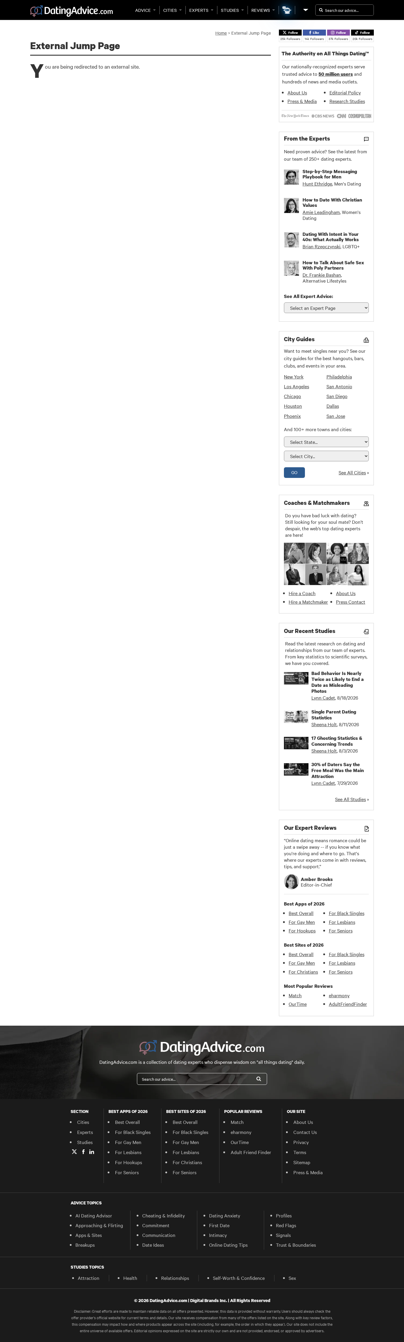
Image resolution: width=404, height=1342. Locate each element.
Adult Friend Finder (251, 1152)
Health (130, 1278)
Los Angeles (296, 386)
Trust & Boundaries (296, 1244)
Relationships (175, 1278)
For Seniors (341, 930)
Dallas (333, 405)
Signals (283, 1235)
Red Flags (286, 1225)
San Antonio (339, 386)
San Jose (336, 416)
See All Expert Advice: (308, 296)
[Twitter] (74, 1151)
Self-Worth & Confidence (239, 1278)
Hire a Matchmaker (308, 601)
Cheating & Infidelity (163, 1215)
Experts (199, 10)
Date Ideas (153, 1244)
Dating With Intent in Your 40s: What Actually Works (331, 237)
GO (294, 472)
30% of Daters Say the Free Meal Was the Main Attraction (337, 770)
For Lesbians (342, 922)
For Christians (303, 971)
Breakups (85, 1244)
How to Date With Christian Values (332, 202)
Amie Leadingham (321, 212)
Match (295, 995)
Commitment (155, 1225)
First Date (219, 1225)
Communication (158, 1235)
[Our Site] (305, 9)
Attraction (88, 1278)
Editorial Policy (345, 92)
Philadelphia (339, 376)
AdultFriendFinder (348, 1004)
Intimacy (218, 1235)
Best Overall (301, 913)
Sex (292, 1278)
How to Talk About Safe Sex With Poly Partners (333, 265)
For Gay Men (302, 922)
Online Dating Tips (228, 1244)
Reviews (260, 10)
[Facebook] (83, 1151)
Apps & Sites (88, 1235)
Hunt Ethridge (317, 183)
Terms (299, 1152)
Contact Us (305, 1132)
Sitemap (301, 1162)
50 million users (336, 74)
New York (293, 376)
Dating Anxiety (224, 1215)
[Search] (259, 1079)
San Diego (337, 396)
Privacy (301, 1142)
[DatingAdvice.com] (71, 11)
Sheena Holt (324, 724)
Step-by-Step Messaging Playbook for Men (330, 174)
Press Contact (350, 601)
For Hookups (302, 930)
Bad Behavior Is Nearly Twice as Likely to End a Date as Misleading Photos (337, 682)
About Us (297, 92)
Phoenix (292, 416)
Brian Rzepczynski (321, 246)
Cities (170, 10)
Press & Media (302, 101)
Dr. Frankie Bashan (322, 274)
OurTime (298, 1004)
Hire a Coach (302, 593)
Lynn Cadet (323, 697)
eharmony (339, 995)
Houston (293, 405)
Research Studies (347, 101)
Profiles (284, 1215)
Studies (230, 10)
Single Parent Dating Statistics (333, 714)
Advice (143, 10)
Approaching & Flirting (99, 1225)
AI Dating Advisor (93, 1215)
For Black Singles (346, 913)
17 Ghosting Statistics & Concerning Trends (336, 741)
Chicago (292, 396)
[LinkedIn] (91, 1151)
